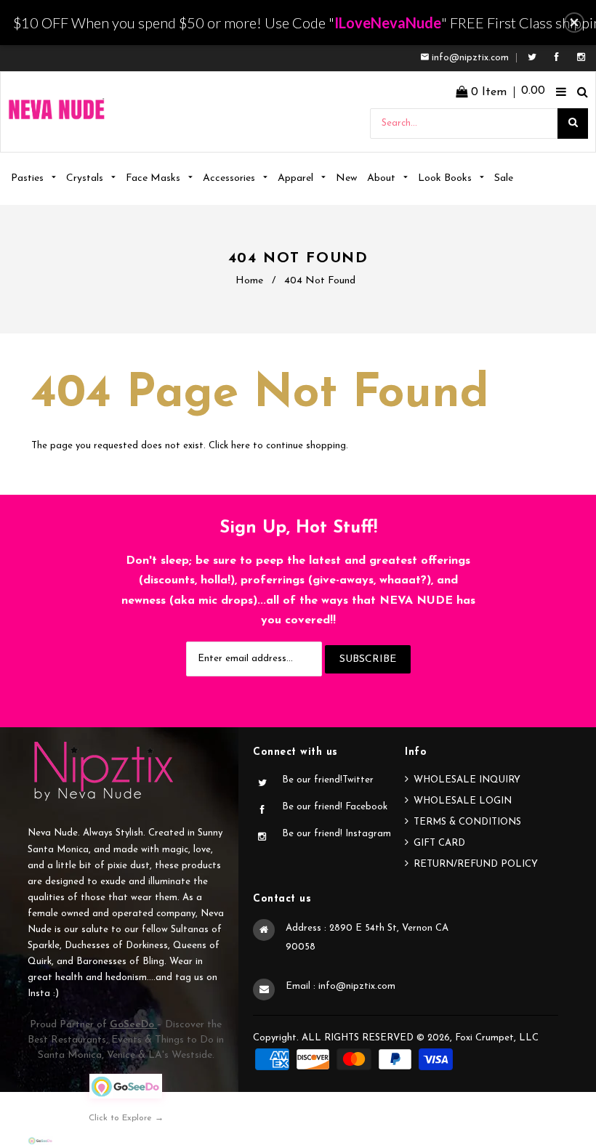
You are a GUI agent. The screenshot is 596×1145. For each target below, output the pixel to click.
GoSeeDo (133, 1024)
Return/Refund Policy (476, 864)
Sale (503, 178)
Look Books (446, 178)
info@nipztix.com (470, 57)
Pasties (29, 178)
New (346, 178)
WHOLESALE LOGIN (463, 801)
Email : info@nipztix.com (340, 986)
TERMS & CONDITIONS (467, 822)
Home (249, 280)
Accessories (230, 178)
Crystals (86, 178)
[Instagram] (581, 57)
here (240, 445)
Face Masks (154, 178)
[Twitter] (536, 57)
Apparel (297, 178)
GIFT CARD (439, 843)
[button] (574, 22)
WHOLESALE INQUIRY (467, 780)
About (382, 178)
